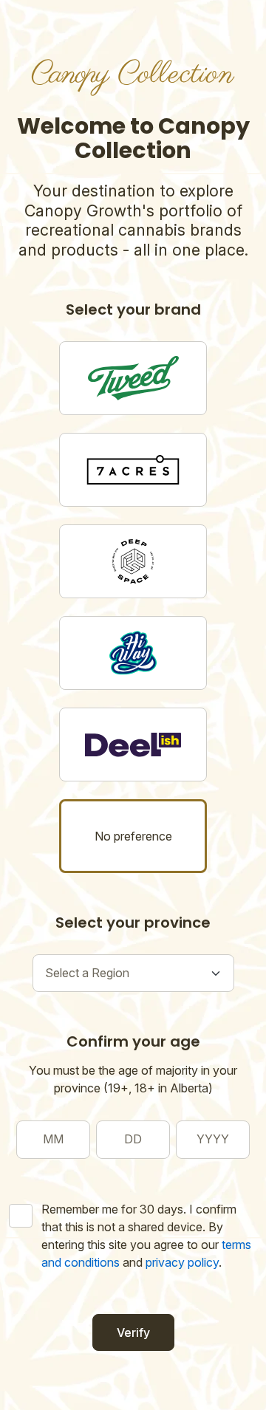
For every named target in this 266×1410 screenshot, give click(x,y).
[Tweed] (133, 378)
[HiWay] (133, 653)
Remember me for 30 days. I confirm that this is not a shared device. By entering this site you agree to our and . (146, 1236)
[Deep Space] (133, 561)
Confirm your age (133, 1041)
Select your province (133, 922)
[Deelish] (133, 744)
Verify (133, 1332)
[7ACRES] (133, 470)
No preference (133, 836)
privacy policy (182, 1262)
